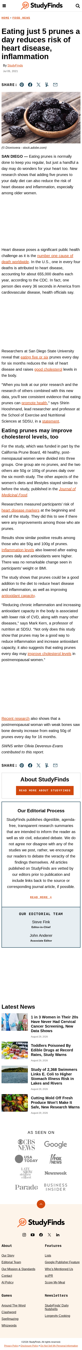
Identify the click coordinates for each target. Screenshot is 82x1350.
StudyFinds (15, 65)
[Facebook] (41, 1235)
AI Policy (8, 1282)
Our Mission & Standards (18, 1269)
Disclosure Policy (30, 1345)
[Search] (78, 6)
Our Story (8, 1255)
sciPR (49, 1275)
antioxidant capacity (18, 596)
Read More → (41, 897)
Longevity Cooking (57, 1315)
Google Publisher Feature (62, 1262)
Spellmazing (10, 1318)
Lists (48, 1255)
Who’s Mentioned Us (59, 1269)
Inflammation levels (18, 550)
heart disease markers (20, 510)
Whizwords (9, 1325)
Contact (7, 1275)
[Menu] (4, 6)
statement (50, 421)
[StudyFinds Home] (42, 6)
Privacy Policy (11, 1345)
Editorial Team (11, 1262)
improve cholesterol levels (49, 654)
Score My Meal (55, 1282)
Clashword (9, 1312)
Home (6, 17)
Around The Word (14, 1305)
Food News (21, 17)
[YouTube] (32, 1235)
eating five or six (34, 357)
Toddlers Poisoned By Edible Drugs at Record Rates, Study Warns (52, 1050)
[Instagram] (24, 1235)
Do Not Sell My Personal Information (59, 1345)
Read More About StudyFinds (45, 790)
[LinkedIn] (58, 1235)
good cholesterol (48, 369)
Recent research (16, 718)
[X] (49, 1235)
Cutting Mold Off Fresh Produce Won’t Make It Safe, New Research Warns (55, 1102)
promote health (34, 403)
